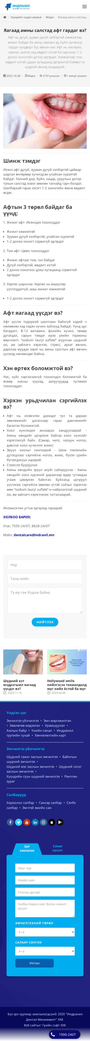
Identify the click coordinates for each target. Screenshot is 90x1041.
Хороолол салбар (20, 802)
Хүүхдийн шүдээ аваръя (26, 17)
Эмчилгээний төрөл (34, 923)
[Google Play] (60, 822)
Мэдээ (50, 17)
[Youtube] (26, 822)
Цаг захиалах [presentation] (27, 848)
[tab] (27, 848)
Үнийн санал (41, 730)
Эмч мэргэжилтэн (57, 720)
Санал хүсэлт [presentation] (57, 848)
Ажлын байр (17, 730)
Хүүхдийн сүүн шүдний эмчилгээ (33, 776)
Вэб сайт (30, 1025)
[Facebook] (10, 822)
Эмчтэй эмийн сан (37, 807)
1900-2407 (67, 1034)
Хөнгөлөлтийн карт (50, 735)
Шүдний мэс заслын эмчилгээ (30, 766)
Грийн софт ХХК (54, 1025)
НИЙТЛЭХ (45, 622)
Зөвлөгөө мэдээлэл (25, 725)
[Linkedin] (35, 822)
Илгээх (34, 963)
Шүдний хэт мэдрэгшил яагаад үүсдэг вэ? (19, 685)
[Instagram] (43, 822)
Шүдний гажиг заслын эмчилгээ (32, 756)
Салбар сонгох (28, 942)
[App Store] (51, 822)
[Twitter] (18, 822)
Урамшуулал (55, 725)
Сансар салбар (50, 802)
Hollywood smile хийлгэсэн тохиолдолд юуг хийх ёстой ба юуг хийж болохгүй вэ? (67, 687)
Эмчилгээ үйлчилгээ (23, 720)
